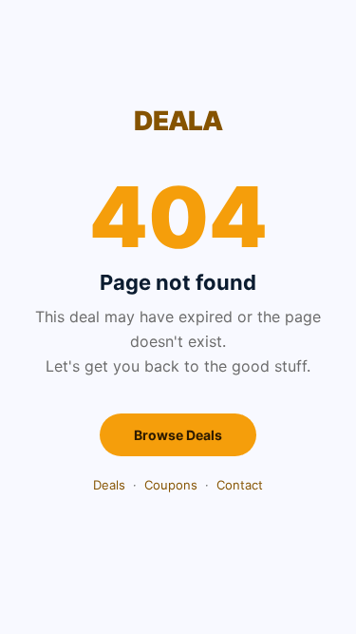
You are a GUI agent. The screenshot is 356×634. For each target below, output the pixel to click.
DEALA (178, 121)
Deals (109, 484)
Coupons (170, 484)
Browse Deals (178, 435)
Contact (239, 484)
